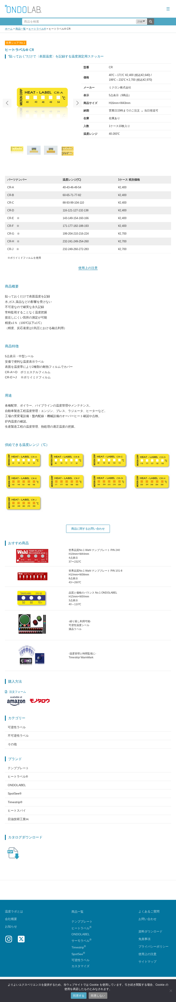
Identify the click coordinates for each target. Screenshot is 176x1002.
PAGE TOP (168, 968)
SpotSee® (14, 793)
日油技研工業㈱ (18, 819)
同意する (78, 995)
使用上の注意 (88, 268)
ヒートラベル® (18, 776)
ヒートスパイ (17, 810)
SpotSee (77, 954)
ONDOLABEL (17, 785)
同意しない (98, 995)
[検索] (150, 21)
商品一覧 (77, 911)
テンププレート (18, 768)
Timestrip (77, 947)
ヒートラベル (81, 928)
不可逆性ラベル (18, 735)
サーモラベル (81, 940)
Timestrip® (15, 802)
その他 (12, 744)
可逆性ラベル (17, 727)
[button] (141, 22)
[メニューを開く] (168, 9)
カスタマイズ (80, 966)
